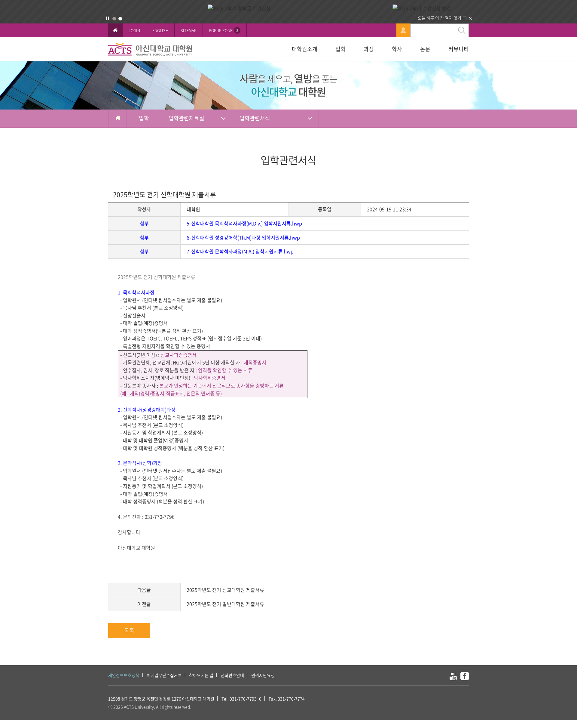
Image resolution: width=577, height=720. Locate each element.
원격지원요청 (263, 675)
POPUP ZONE (223, 30)
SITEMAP (189, 30)
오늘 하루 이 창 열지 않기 (439, 18)
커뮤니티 (458, 49)
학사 (397, 49)
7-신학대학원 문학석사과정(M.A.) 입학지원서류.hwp (240, 251)
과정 (369, 49)
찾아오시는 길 (201, 675)
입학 (340, 49)
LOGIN (134, 30)
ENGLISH (160, 30)
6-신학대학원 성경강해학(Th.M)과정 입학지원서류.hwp (243, 237)
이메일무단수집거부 (164, 675)
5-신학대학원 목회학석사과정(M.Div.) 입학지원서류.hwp (244, 223)
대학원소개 (304, 49)
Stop (107, 18)
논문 (425, 49)
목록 (129, 630)
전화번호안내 (232, 675)
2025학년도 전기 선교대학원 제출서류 (225, 589)
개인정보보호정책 (123, 675)
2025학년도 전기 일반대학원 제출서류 (225, 603)
